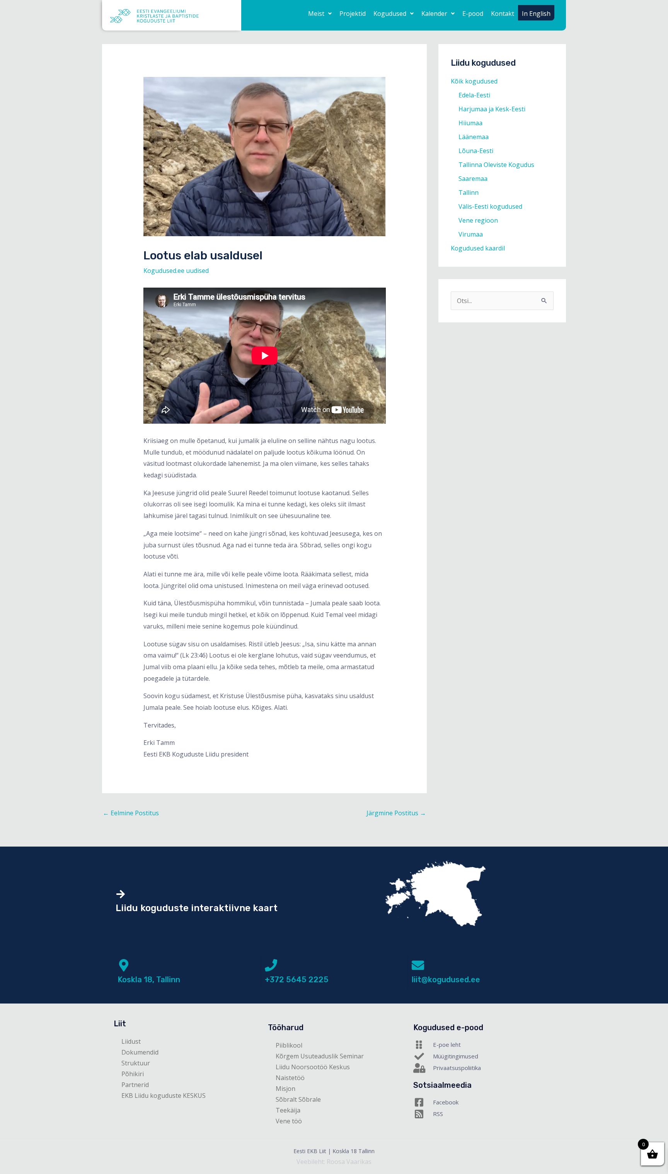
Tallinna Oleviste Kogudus (496, 164)
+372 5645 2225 (297, 979)
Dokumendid (139, 1052)
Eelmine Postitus (131, 813)
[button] (320, 13)
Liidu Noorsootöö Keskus (313, 1067)
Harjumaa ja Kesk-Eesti (491, 109)
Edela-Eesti (474, 95)
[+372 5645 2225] (271, 965)
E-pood (472, 13)
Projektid (352, 13)
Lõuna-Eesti (475, 151)
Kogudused (389, 13)
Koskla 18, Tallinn (149, 979)
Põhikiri (132, 1074)
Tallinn (468, 192)
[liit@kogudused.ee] (418, 965)
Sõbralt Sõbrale (298, 1099)
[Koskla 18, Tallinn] (124, 965)
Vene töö (289, 1121)
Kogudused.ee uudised (176, 270)
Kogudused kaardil (478, 248)
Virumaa (470, 234)
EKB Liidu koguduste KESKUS (163, 1095)
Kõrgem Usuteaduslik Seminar (320, 1056)
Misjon (285, 1088)
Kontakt (502, 13)
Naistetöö (290, 1077)
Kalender (434, 13)
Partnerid (135, 1084)
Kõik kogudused (474, 81)
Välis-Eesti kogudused (490, 206)
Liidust (131, 1041)
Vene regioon (478, 220)
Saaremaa (472, 178)
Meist (316, 13)
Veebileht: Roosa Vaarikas (334, 1161)
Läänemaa (473, 137)
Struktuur (135, 1063)
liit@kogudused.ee (446, 979)
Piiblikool (289, 1045)
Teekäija (288, 1110)
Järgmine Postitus (396, 813)
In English (536, 13)
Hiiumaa (470, 123)
